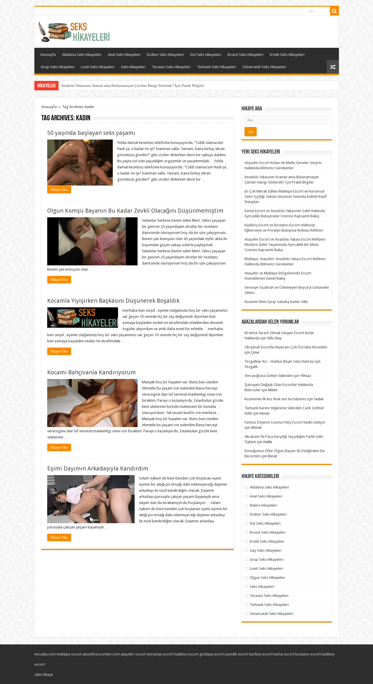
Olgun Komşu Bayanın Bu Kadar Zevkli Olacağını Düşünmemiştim (135, 210)
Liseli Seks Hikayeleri (98, 67)
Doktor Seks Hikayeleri (165, 54)
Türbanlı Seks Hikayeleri (216, 67)
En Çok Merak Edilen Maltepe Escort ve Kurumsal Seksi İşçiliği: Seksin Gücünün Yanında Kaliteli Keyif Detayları (285, 196)
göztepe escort (212, 654)
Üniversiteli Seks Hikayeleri (264, 67)
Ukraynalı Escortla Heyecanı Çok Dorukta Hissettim (285, 347)
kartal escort (284, 654)
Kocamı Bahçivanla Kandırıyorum (91, 372)
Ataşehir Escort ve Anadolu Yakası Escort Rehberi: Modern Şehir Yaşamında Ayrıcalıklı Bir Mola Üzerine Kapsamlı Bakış (285, 244)
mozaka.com (45, 654)
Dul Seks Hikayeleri (205, 54)
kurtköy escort (261, 654)
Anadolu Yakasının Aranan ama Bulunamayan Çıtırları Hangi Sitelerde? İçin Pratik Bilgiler (132, 85)
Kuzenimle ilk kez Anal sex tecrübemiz (275, 399)
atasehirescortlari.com (101, 654)
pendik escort (237, 654)
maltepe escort (69, 654)
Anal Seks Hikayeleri (124, 54)
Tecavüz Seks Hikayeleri (171, 67)
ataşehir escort (133, 654)
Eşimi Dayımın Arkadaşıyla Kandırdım (97, 468)
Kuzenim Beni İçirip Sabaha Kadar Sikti (276, 301)
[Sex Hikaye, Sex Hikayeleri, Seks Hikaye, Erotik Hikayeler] (74, 31)
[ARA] (334, 11)
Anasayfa (48, 54)
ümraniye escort (160, 654)
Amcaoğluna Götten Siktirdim (268, 375)
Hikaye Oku (59, 190)
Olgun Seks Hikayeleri (267, 577)
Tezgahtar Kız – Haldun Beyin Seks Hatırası (279, 361)
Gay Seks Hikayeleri (265, 550)
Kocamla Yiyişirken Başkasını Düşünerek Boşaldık (113, 300)
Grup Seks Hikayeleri (58, 67)
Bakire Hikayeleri (263, 505)
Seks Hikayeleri (133, 67)
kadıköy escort (186, 654)
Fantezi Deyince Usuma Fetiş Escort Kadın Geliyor (285, 422)
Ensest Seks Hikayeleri (245, 54)
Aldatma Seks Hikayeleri (81, 54)
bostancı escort (308, 654)
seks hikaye (43, 674)
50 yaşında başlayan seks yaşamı (91, 132)
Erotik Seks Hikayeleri (287, 54)
